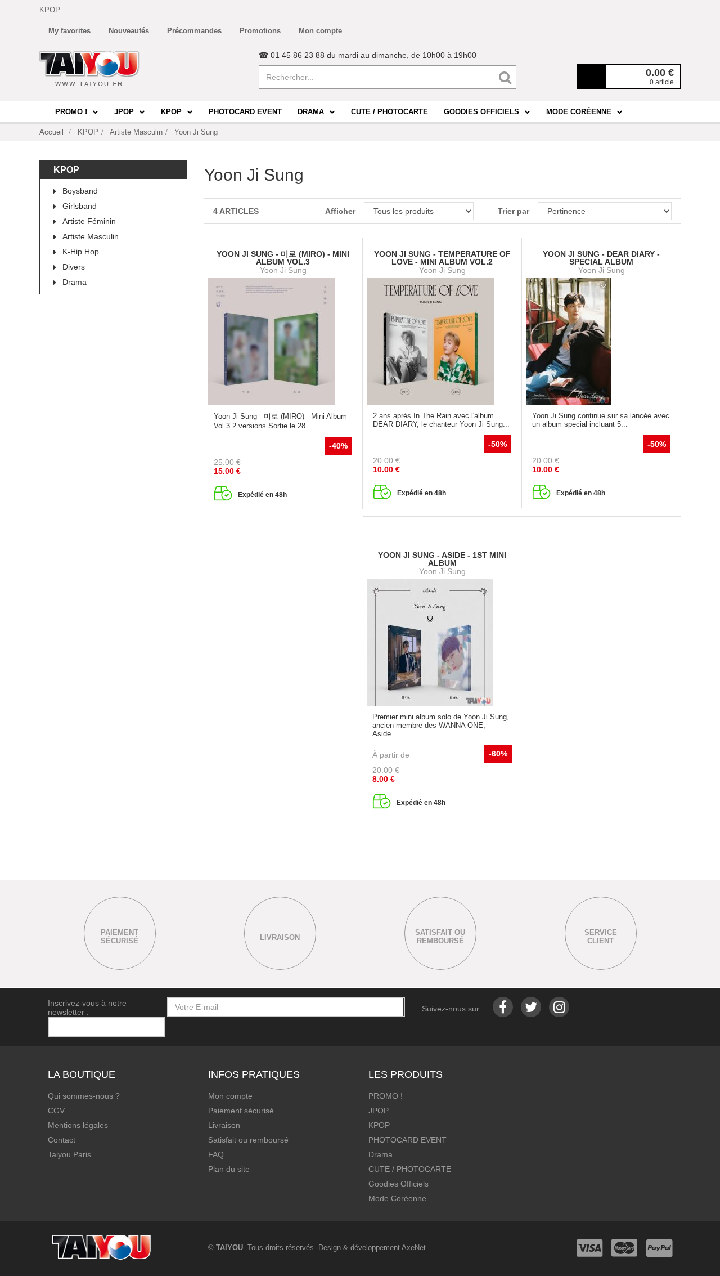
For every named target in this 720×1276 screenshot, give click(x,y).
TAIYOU (229, 1247)
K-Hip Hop (80, 251)
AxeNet (414, 1247)
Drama (74, 281)
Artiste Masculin (90, 236)
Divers (73, 266)
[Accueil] (89, 69)
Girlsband (79, 206)
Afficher (340, 211)
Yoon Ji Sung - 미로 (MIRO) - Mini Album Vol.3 (283, 258)
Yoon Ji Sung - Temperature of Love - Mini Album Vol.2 (442, 258)
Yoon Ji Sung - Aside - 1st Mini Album (442, 559)
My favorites (69, 30)
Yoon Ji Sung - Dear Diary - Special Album (601, 258)
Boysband (80, 190)
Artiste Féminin (89, 221)
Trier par (513, 211)
